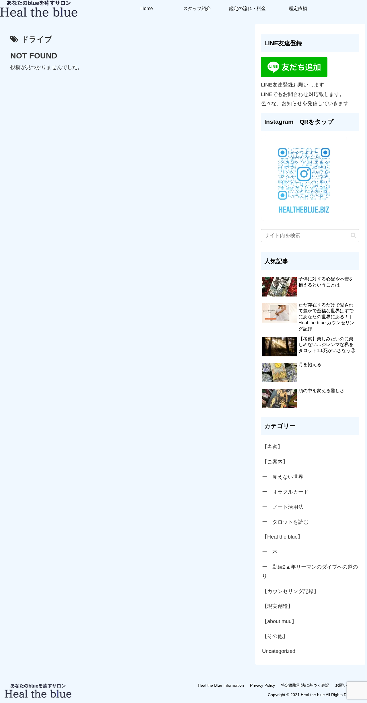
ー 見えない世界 (282, 477)
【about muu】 (279, 621)
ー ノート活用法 (282, 507)
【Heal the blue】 (282, 537)
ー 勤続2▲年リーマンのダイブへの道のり (310, 571)
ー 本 (270, 552)
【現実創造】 (280, 606)
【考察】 (272, 447)
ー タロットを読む (285, 522)
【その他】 (275, 636)
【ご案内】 (275, 462)
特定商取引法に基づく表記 (305, 685)
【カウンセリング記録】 (290, 591)
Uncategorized (278, 651)
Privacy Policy (262, 685)
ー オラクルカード (285, 492)
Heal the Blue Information (221, 685)
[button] (353, 235)
